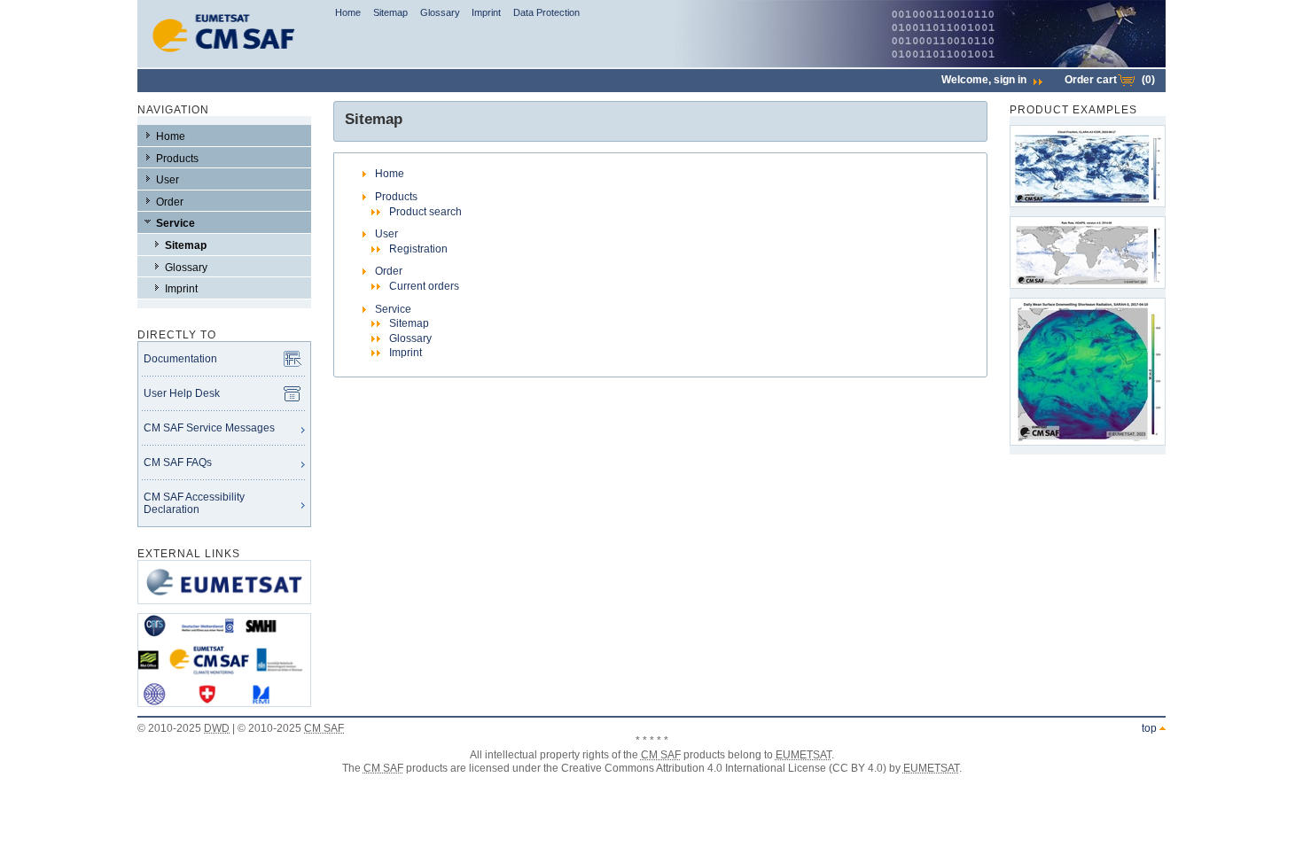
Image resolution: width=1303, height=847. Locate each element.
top (1149, 728)
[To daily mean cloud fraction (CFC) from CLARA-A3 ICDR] (1088, 166)
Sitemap (390, 12)
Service (175, 223)
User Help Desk (182, 393)
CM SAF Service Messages (209, 428)
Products (177, 158)
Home (348, 12)
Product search (425, 212)
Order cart (1110, 80)
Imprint (486, 12)
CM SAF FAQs (178, 462)
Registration (418, 249)
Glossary (440, 12)
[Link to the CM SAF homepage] (224, 63)
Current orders (424, 286)
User (167, 180)
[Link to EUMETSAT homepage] (224, 609)
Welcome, (983, 80)
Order (169, 202)
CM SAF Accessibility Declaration (194, 503)
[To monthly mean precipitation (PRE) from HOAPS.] (1088, 252)
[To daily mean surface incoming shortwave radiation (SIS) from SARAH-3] (1088, 371)
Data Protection (546, 12)
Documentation (180, 359)
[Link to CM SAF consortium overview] (224, 712)
